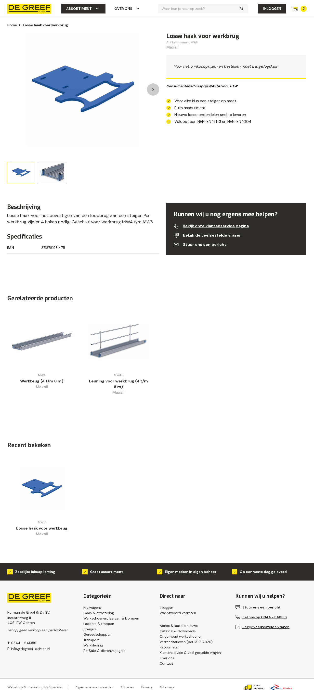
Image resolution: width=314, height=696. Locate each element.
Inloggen (272, 8)
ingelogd (263, 66)
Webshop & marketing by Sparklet (35, 687)
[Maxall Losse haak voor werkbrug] (41, 488)
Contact (166, 663)
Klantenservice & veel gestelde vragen (190, 652)
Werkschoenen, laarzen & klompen (111, 618)
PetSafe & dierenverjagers (104, 650)
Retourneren (170, 647)
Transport (91, 640)
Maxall (172, 47)
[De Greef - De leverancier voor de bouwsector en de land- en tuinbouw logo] (29, 8)
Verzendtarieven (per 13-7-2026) (186, 642)
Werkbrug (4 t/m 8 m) (41, 381)
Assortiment (79, 8)
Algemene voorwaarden (94, 687)
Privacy (147, 687)
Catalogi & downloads (178, 631)
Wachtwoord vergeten (178, 613)
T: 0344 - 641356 (21, 643)
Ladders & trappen (98, 623)
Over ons (123, 8)
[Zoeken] (241, 8)
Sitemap (167, 687)
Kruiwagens (92, 607)
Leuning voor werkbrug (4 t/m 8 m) (118, 384)
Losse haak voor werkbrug (45, 25)
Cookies (127, 687)
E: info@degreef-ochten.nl (28, 648)
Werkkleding (93, 645)
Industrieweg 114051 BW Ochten (21, 620)
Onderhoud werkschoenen (181, 636)
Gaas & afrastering (98, 613)
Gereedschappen (97, 634)
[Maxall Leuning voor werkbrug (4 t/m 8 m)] (118, 341)
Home (12, 25)
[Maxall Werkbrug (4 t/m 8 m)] (41, 341)
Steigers (90, 629)
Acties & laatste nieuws (179, 625)
